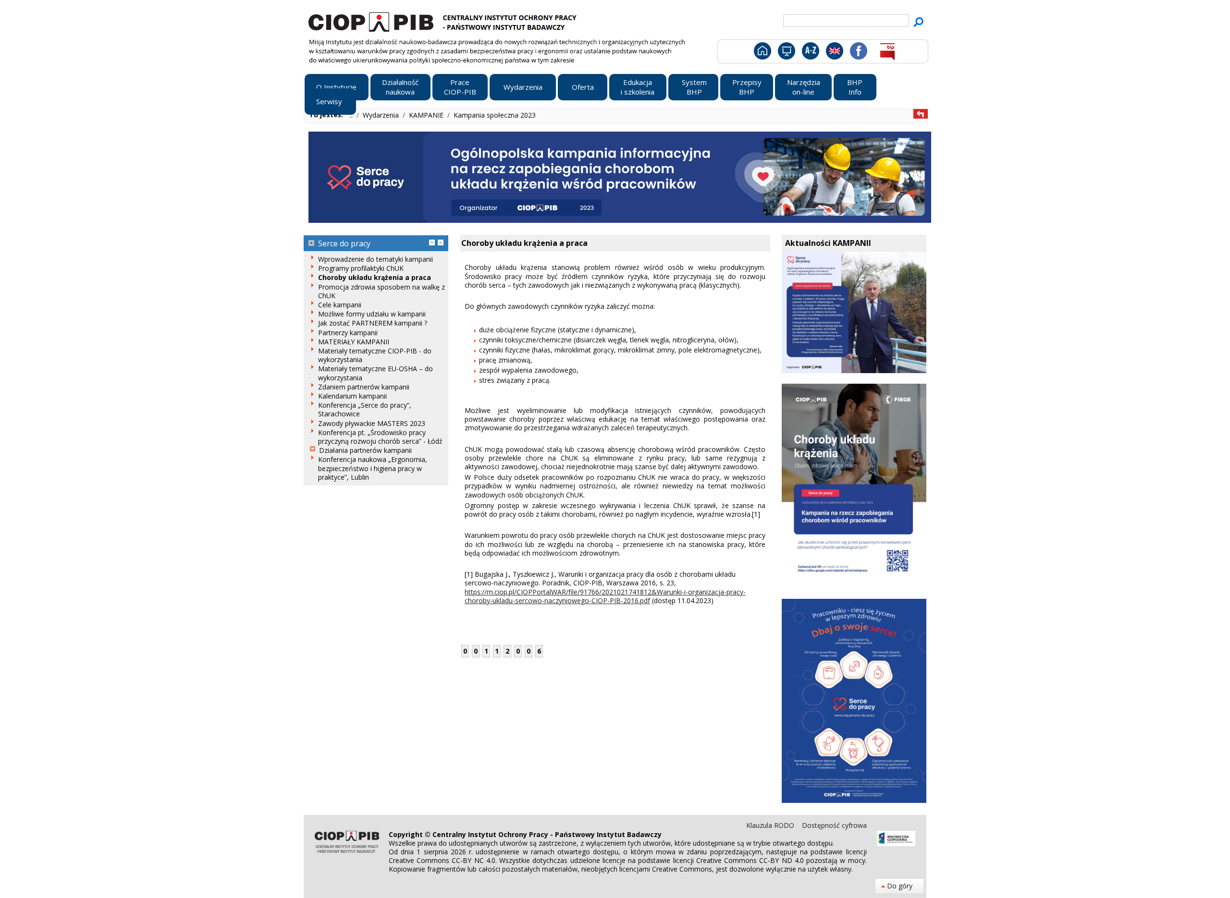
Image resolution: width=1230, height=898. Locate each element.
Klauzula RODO (771, 825)
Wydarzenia (382, 115)
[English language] (834, 53)
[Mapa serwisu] (785, 53)
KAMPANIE (427, 115)
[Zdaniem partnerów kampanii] (854, 370)
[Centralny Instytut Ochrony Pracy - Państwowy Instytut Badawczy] (443, 21)
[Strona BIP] (887, 53)
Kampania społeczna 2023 (495, 115)
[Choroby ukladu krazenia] (854, 585)
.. (352, 115)
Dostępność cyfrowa (834, 825)
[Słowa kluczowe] (809, 53)
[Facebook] (857, 53)
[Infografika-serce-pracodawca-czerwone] (854, 800)
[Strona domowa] (761, 53)
